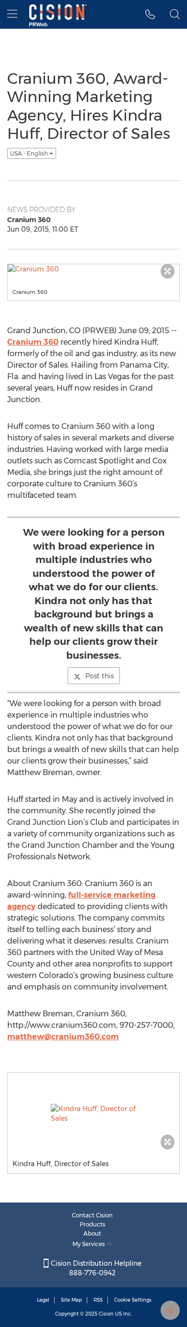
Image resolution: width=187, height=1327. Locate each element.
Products (92, 1224)
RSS (98, 1300)
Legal (43, 1300)
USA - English (29, 153)
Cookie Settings (133, 1300)
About (92, 1233)
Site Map (71, 1300)
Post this (99, 676)
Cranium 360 (32, 342)
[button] (150, 14)
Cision (106, 1314)
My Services (89, 1244)
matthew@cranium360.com (63, 1036)
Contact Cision (92, 1215)
